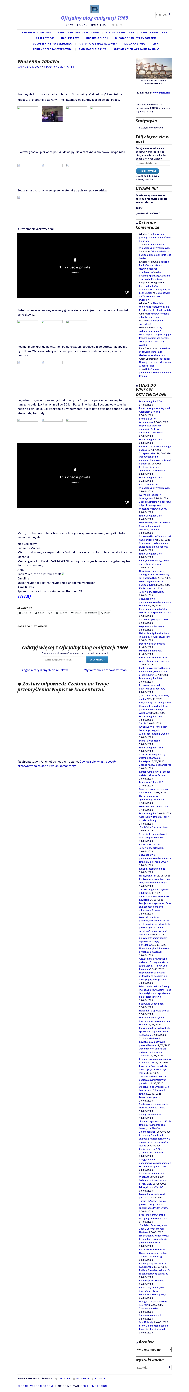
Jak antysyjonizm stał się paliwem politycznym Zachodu (152, 1052)
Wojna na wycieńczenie (152, 626)
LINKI (156, 43)
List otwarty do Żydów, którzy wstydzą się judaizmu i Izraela (155, 1021)
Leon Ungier (145, 292)
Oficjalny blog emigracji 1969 (94, 17)
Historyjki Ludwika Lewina (98, 43)
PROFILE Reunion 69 (154, 32)
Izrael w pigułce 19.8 (150, 716)
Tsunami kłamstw (148, 1308)
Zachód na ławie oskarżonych (155, 764)
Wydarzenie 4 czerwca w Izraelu (106, 670)
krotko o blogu (97, 38)
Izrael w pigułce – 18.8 (151, 747)
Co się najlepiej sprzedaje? (153, 619)
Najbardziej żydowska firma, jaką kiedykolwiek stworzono (154, 352)
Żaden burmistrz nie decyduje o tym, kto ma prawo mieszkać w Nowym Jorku (155, 505)
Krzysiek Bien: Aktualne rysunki (136, 49)
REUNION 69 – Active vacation (78, 32)
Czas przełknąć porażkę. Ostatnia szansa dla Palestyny (154, 276)
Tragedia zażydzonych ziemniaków (44, 670)
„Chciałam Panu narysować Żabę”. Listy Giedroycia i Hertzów (154, 1229)
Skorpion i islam (147, 453)
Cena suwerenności (150, 1315)
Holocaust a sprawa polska (154, 1010)
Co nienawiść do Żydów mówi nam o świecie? (154, 296)
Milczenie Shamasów (150, 650)
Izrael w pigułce (147, 813)
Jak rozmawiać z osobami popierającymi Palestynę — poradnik (154, 1080)
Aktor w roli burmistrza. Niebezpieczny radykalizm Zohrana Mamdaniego (153, 1253)
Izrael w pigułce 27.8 (150, 401)
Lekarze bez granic (149, 1097)
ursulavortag (146, 272)
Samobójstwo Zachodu (151, 1280)
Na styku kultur (147, 875)
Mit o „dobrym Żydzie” (151, 1187)
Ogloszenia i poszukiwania (52, 43)
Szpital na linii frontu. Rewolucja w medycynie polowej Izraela (152, 1042)
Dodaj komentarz (59, 66)
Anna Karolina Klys (93, 49)
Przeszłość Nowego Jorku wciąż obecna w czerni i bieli (155, 362)
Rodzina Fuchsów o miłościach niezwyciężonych (154, 265)
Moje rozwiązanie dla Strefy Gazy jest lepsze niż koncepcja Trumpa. (154, 526)
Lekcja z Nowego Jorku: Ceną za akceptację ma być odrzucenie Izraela (155, 907)
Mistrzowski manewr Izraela (154, 806)
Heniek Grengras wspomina (52, 49)
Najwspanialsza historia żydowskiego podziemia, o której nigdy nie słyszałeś (153, 976)
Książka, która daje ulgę (152, 868)
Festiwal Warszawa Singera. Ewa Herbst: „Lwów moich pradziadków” (155, 671)
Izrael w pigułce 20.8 (150, 678)
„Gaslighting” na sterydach (153, 827)
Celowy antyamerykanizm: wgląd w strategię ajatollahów (153, 941)
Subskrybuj (97, 659)
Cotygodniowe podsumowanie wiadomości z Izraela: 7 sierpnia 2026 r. (155, 1163)
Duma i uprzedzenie (149, 740)
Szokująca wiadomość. (151, 1003)
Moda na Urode (134, 43)
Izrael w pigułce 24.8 (150, 515)
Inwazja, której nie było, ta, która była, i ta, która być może (153, 1069)
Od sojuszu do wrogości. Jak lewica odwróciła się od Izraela (154, 1090)
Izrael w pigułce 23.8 (150, 553)
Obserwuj (147, 171)
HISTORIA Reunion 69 (120, 32)
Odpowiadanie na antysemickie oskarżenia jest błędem (155, 255)
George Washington (150, 1114)
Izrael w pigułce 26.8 (150, 439)
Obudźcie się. (146, 1322)
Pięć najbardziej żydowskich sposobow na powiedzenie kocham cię (154, 1031)
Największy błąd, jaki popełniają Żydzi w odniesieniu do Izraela (151, 429)
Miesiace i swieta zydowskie (135, 38)
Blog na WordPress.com (35, 1386)
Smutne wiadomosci (36, 32)
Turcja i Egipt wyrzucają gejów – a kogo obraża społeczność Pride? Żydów (153, 1204)
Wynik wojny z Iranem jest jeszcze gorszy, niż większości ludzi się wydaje (154, 730)
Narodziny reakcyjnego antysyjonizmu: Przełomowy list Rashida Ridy (155, 307)
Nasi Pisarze (70, 38)
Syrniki (143, 723)
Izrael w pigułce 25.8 (150, 477)
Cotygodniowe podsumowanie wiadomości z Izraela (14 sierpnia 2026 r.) (155, 858)
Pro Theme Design (94, 1386)
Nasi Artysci (45, 38)
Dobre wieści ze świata (152, 643)
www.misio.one (161, 92)
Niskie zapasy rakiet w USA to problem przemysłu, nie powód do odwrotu (154, 1239)
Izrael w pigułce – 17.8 (151, 782)
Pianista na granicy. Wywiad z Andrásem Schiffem (155, 237)
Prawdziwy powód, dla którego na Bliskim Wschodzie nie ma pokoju (152, 1291)
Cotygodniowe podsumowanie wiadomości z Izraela (155, 372)
